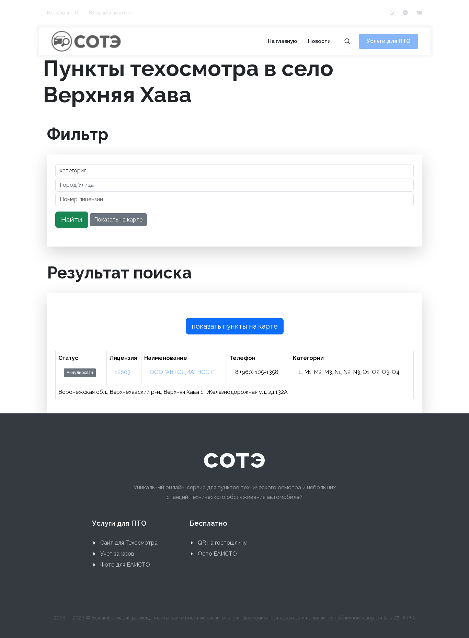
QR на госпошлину (222, 542)
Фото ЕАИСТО (217, 553)
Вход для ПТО (64, 12)
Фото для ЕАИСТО (125, 564)
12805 (122, 372)
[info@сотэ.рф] (419, 13)
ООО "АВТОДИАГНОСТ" (182, 372)
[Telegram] (405, 13)
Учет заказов (117, 553)
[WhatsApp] (392, 13)
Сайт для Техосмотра (129, 542)
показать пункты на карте (235, 326)
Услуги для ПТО (388, 41)
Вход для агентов (110, 12)
